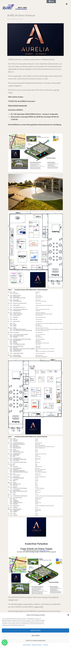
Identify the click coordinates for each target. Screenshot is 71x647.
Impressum (45, 644)
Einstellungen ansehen (35, 640)
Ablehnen (36, 635)
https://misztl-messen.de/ (17, 105)
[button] (68, 615)
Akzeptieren (35, 630)
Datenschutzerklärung (37, 644)
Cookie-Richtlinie (27, 644)
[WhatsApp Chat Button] (4, 642)
